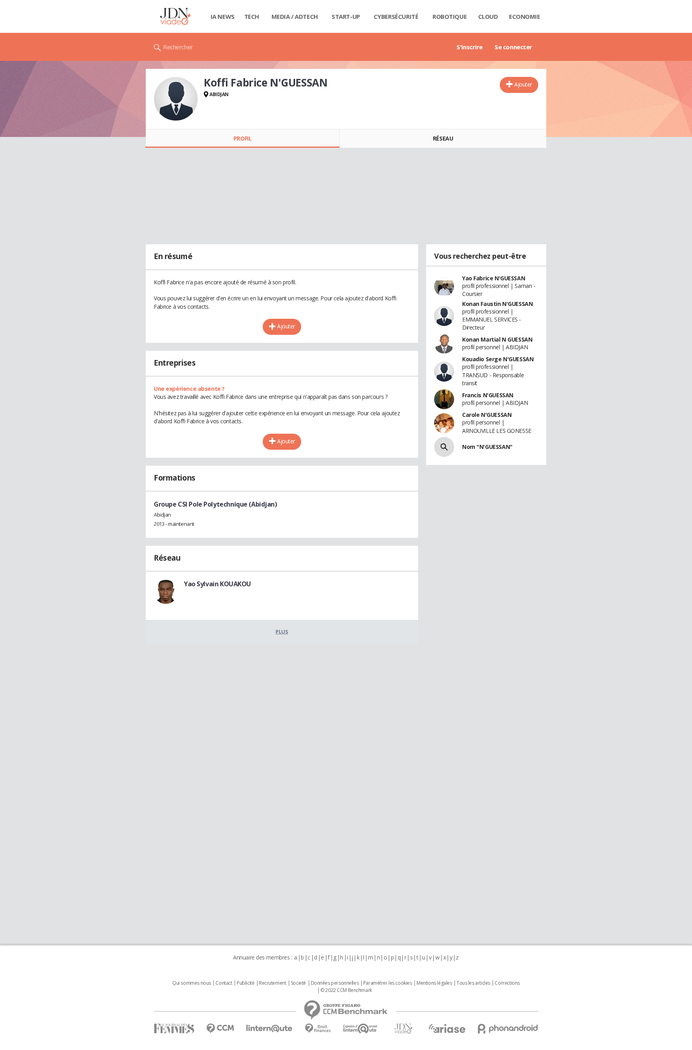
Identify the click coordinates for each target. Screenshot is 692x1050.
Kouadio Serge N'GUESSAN (497, 359)
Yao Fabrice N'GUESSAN (493, 278)
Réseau (443, 138)
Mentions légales (434, 983)
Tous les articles (473, 983)
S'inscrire (470, 47)
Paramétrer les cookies (387, 983)
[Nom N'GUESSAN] (444, 447)
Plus (282, 631)
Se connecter (513, 47)
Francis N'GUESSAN (487, 395)
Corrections (507, 983)
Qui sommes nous (191, 983)
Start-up (346, 16)
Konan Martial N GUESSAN (497, 339)
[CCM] (220, 1029)
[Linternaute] (269, 1028)
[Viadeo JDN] (403, 1029)
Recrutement (272, 983)
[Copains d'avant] (360, 1029)
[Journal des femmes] (174, 1029)
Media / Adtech (295, 16)
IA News (223, 16)
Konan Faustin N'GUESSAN (497, 304)
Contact (223, 983)
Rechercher (178, 47)
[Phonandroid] (508, 1029)
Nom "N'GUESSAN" (487, 447)
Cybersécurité (396, 16)
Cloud (488, 16)
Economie (524, 16)
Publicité (245, 983)
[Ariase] (446, 1028)
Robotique (449, 16)
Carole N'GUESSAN (486, 414)
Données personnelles (335, 983)
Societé (298, 983)
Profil (242, 138)
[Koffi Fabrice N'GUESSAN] (176, 99)
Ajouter (523, 84)
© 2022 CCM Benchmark (346, 990)
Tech (251, 16)
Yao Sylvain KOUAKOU (217, 583)
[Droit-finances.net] (318, 1029)
